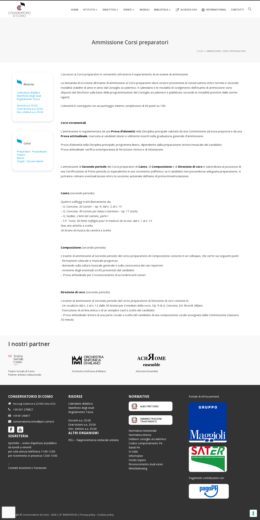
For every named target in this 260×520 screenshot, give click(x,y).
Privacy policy (87, 514)
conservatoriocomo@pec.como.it (33, 421)
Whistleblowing (138, 468)
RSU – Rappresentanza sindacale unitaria (93, 440)
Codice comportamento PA (145, 443)
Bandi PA (134, 447)
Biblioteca (161, 9)
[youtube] (20, 430)
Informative (136, 456)
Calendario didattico (28, 92)
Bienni (20, 158)
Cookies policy (105, 514)
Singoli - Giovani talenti (30, 161)
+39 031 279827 (23, 409)
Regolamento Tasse (28, 99)
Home (74, 9)
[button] (250, 9)
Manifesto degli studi (29, 95)
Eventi (128, 9)
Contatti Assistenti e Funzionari (27, 468)
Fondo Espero (137, 460)
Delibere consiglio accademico (147, 439)
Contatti (237, 9)
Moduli (145, 9)
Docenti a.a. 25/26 (27, 105)
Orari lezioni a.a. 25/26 (30, 108)
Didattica (109, 9)
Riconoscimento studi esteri (146, 464)
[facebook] (11, 430)
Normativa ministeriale (143, 430)
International (216, 9)
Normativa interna (140, 435)
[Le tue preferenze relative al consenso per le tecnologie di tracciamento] (253, 513)
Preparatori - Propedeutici (32, 151)
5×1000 (133, 451)
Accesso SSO (188, 9)
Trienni (21, 154)
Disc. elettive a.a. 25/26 (30, 112)
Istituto (89, 9)
